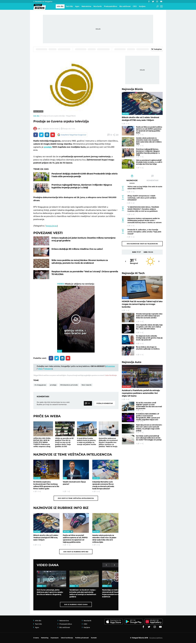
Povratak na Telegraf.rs (43, 1)
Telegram (48, 369)
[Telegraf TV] (161, 1)
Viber (40, 369)
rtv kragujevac (40, 385)
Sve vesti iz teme (76, 498)
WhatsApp (110, 366)
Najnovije (132, 89)
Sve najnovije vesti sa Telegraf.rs (142, 244)
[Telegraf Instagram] (157, 1)
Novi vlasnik (86, 385)
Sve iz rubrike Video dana (76, 604)
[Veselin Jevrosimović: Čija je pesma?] (76, 469)
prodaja (53, 385)
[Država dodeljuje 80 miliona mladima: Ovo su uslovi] (41, 252)
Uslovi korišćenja (110, 375)
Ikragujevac (51, 226)
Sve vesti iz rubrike (75, 552)
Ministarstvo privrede (69, 385)
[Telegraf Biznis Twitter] (153, 1)
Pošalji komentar (105, 403)
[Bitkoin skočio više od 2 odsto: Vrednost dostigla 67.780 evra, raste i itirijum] (46, 523)
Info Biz (36, 116)
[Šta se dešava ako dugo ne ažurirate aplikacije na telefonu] (128, 350)
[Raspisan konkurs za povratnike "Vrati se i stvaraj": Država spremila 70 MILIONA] (41, 274)
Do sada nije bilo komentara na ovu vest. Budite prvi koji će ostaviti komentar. (53, 403)
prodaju (48, 147)
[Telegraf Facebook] (148, 1)
